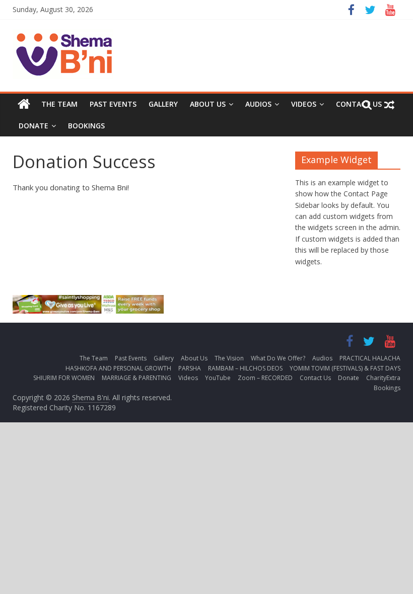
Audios (258, 104)
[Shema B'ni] (24, 104)
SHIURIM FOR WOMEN (64, 378)
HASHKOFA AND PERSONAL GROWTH (118, 368)
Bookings (86, 125)
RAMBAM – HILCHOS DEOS (245, 368)
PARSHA (189, 368)
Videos (303, 104)
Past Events (113, 104)
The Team (59, 104)
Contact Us (315, 378)
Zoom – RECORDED (265, 378)
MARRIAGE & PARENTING (136, 378)
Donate (33, 125)
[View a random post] (389, 104)
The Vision (229, 358)
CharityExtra (383, 378)
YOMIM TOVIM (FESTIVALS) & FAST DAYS (345, 368)
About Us (208, 104)
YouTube (218, 378)
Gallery (163, 104)
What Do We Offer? (278, 358)
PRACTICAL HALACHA (369, 358)
